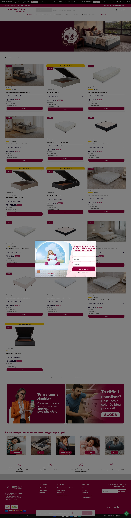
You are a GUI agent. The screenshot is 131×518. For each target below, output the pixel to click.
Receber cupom (84, 269)
